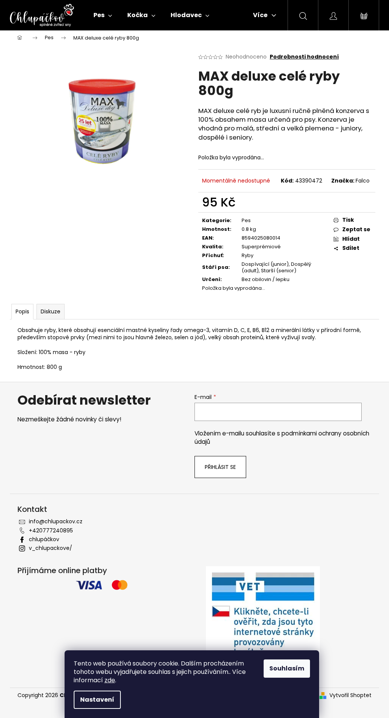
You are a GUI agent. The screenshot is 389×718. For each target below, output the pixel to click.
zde (109, 680)
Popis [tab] (22, 311)
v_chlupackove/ (50, 548)
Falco (363, 180)
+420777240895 (51, 530)
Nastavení (97, 699)
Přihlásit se (220, 467)
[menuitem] (103, 15)
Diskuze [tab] (50, 311)
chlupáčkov (44, 539)
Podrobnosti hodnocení (304, 56)
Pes (246, 220)
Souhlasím (286, 668)
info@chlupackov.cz (55, 521)
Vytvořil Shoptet (350, 695)
